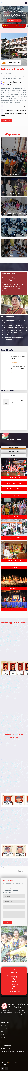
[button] (24, 15)
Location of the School (7, 1054)
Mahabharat (14, 588)
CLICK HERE (21, 26)
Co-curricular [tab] (13, 447)
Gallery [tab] (13, 455)
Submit (7, 922)
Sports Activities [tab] (14, 451)
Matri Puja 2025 (14, 496)
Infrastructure (4, 1028)
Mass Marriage (14, 609)
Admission (4, 1031)
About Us (3, 1026)
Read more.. (21, 293)
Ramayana (14, 567)
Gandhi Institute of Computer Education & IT (13, 1051)
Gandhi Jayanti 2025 (14, 489)
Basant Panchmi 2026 (14, 483)
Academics (4, 1034)
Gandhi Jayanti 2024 (17, 359)
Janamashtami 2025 (14, 560)
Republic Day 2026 (14, 477)
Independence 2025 (14, 538)
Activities (3, 1037)
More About (6, 120)
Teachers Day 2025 (14, 517)
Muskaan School (5, 1048)
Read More (13, 362)
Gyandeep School (6, 1045)
